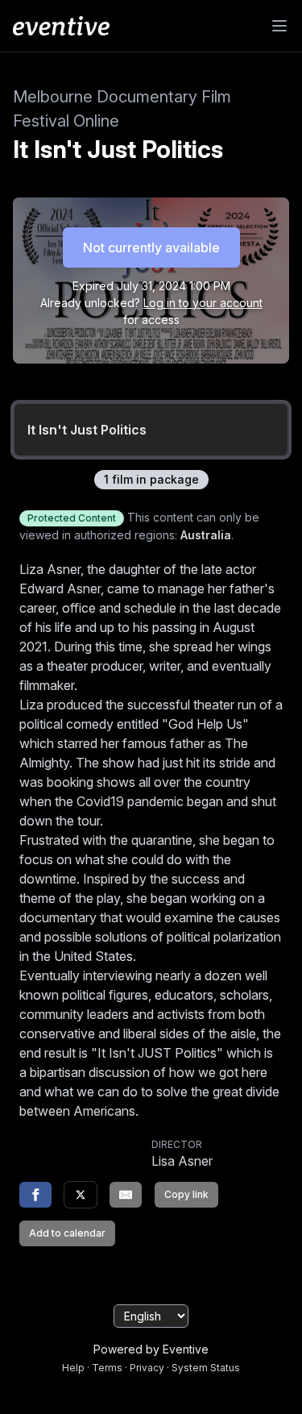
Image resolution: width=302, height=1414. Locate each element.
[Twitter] (80, 1195)
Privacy (147, 1368)
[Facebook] (35, 1195)
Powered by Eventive (151, 1349)
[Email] (126, 1195)
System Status (206, 1368)
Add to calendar (67, 1233)
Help (73, 1368)
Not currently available (151, 247)
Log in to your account (203, 303)
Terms (107, 1368)
